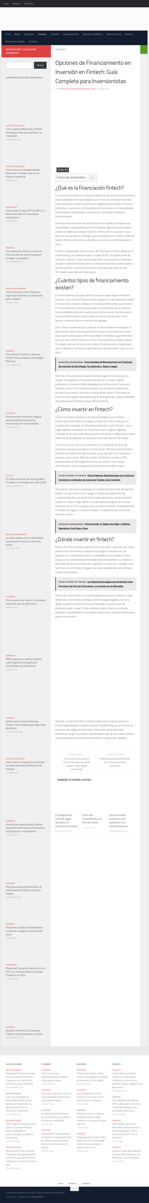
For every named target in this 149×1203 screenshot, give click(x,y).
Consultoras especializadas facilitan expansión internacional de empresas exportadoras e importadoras (25, 828)
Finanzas (42, 34)
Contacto (28, 3)
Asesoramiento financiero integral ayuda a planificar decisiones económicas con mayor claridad (23, 420)
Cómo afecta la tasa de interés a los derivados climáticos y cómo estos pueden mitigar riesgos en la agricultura (127, 1080)
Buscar (40, 65)
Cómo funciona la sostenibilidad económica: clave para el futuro (54, 1077)
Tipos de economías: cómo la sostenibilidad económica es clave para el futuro (56, 1097)
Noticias (16, 3)
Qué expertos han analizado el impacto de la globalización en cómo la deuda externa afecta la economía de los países (56, 1140)
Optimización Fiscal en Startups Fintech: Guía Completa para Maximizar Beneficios (26, 725)
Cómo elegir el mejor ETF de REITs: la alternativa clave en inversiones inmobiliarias (25, 214)
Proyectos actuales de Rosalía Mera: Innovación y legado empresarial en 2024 (24, 931)
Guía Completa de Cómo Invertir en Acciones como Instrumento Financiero (90, 1097)
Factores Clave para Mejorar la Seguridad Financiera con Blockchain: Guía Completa (126, 1154)
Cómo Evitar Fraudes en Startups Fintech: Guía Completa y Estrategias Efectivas (25, 358)
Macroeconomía (71, 34)
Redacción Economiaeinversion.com (77, 89)
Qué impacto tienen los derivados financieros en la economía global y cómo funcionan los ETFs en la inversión (126, 1130)
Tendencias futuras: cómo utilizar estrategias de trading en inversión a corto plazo (92, 1077)
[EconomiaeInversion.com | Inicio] (71, 19)
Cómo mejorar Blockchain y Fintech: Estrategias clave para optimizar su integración (24, 132)
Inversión (54, 34)
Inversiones (11, 207)
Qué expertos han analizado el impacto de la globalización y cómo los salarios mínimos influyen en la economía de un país (21, 1157)
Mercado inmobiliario (92, 34)
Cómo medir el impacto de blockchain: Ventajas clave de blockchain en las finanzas (25, 765)
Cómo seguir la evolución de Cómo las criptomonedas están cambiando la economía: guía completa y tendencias (20, 1130)
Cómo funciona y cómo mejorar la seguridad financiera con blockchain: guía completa (24, 295)
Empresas (29, 34)
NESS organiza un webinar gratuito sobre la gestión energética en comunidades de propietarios (24, 662)
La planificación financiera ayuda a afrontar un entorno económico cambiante (55, 1117)
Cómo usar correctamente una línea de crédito (92, 819)
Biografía (10, 924)
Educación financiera (16, 288)
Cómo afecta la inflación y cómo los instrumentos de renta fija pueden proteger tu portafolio (24, 255)
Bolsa (17, 34)
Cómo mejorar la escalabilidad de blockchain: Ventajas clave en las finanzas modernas (23, 173)
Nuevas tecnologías (15, 41)
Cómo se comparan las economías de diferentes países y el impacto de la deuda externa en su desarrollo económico (19, 1104)
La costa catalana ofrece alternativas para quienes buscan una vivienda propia (24, 541)
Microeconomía (114, 34)
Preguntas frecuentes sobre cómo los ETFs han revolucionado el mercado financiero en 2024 (25, 972)
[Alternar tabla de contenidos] (90, 177)
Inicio (5, 3)
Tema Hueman (38, 1197)
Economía (10, 413)
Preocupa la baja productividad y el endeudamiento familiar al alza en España (24, 890)
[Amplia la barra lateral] (144, 49)
